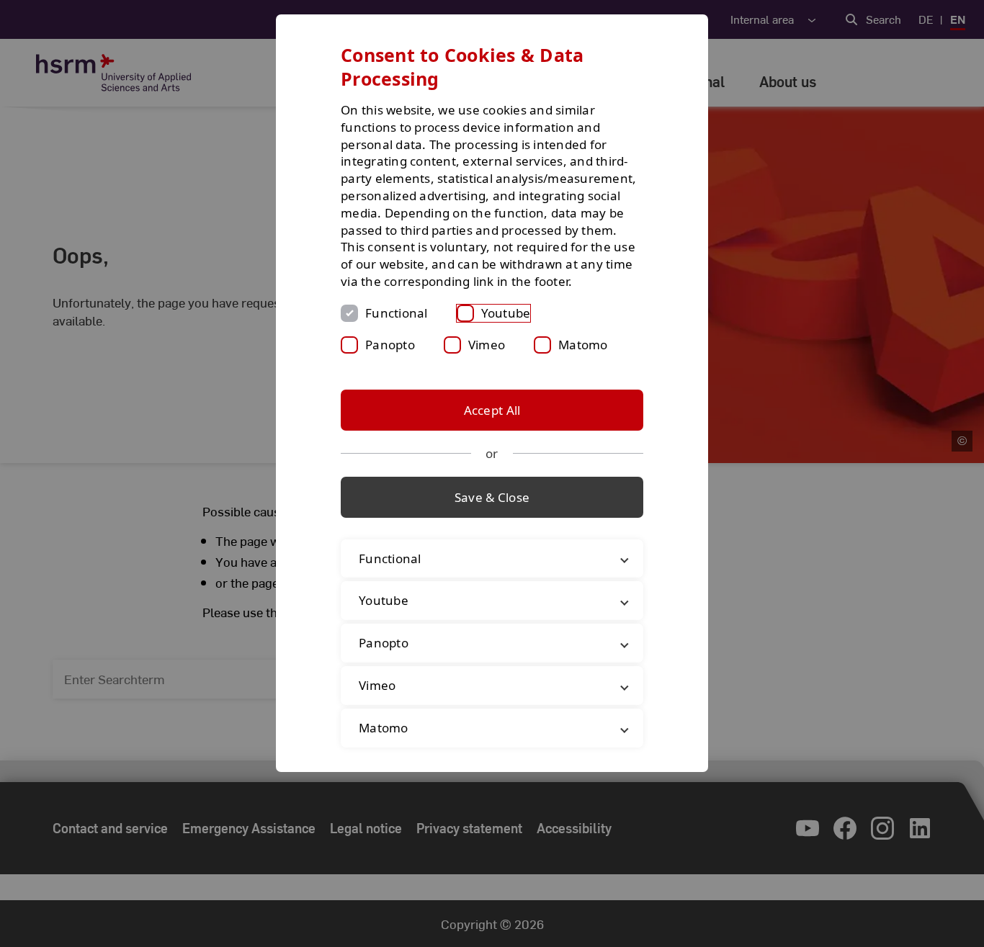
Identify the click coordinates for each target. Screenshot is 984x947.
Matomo (583, 344)
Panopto (390, 344)
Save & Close (492, 497)
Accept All (492, 410)
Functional (396, 313)
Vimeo (486, 344)
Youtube (506, 313)
